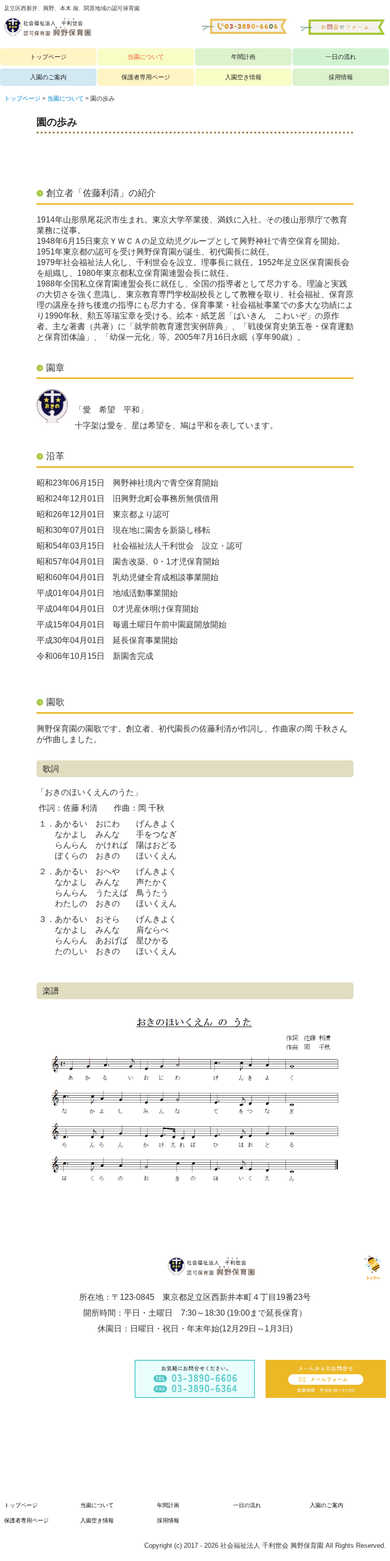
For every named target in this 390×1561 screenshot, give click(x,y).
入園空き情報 (243, 77)
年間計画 (243, 56)
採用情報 (341, 77)
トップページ (48, 56)
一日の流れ (341, 56)
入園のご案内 (48, 77)
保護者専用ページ (145, 77)
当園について (145, 56)
